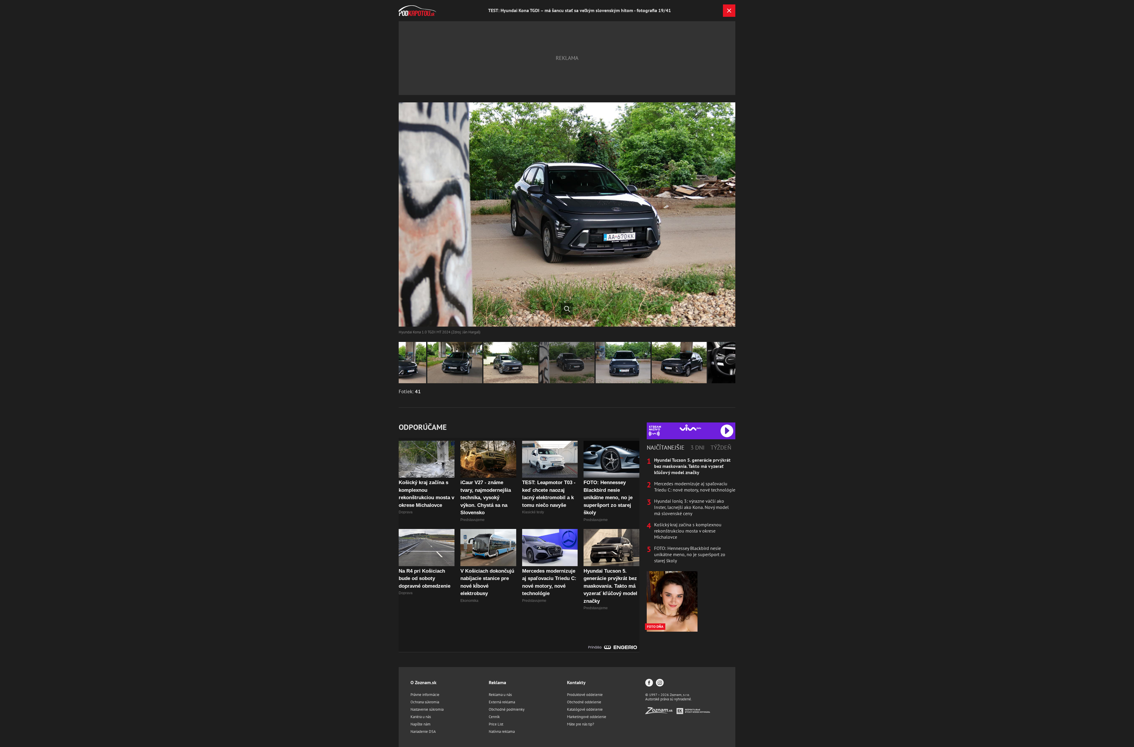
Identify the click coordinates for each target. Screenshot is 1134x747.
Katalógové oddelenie (585, 709)
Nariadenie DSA (423, 731)
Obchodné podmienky (506, 709)
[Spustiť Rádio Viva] (690, 428)
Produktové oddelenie (585, 694)
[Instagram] (660, 683)
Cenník (494, 716)
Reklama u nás (500, 694)
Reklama (497, 682)
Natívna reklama (502, 731)
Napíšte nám (420, 724)
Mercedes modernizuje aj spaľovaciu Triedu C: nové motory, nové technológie (694, 487)
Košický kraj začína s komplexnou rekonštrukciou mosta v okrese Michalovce (687, 531)
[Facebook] (649, 683)
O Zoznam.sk (423, 682)
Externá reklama (502, 702)
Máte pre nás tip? (580, 724)
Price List (496, 724)
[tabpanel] (691, 510)
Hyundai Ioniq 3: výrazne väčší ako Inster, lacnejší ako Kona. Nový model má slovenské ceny (691, 507)
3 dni (697, 447)
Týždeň (721, 447)
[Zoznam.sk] (661, 712)
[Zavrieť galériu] (729, 10)
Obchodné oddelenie (584, 702)
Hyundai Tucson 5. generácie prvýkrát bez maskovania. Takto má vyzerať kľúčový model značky (692, 466)
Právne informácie (424, 694)
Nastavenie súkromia (427, 709)
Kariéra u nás (420, 716)
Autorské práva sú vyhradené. (668, 699)
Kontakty (576, 682)
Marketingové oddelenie (586, 716)
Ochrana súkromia (424, 702)
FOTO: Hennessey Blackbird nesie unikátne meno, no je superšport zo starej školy (689, 554)
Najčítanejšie (666, 447)
